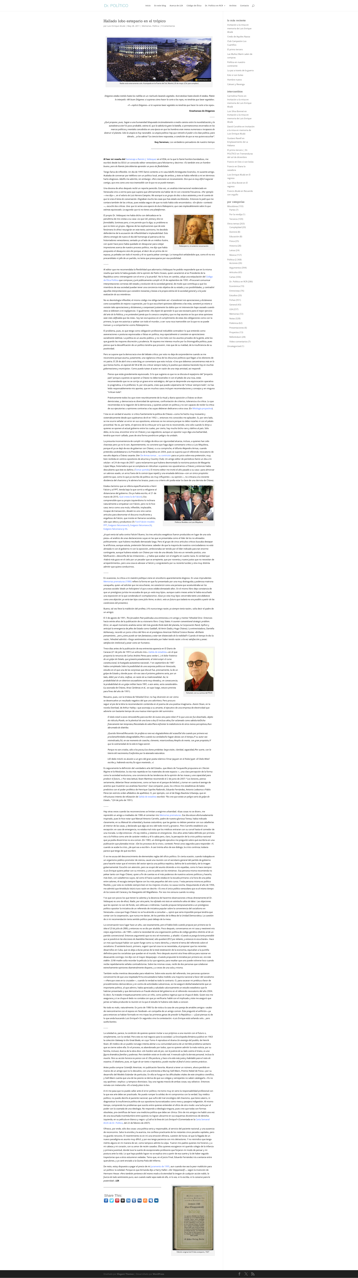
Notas (232, 318)
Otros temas (233, 223)
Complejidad (235, 227)
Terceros (233, 219)
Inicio (148, 6)
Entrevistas (234, 290)
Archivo (232, 6)
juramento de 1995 (160, 1166)
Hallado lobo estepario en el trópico (134, 21)
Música (232, 255)
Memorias (146, 26)
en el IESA (146, 159)
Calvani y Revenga (236, 84)
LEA (231, 309)
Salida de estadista (157, 652)
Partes (232, 209)
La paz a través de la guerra (240, 70)
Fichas (232, 300)
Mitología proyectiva (202, 408)
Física (232, 241)
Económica (234, 286)
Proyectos (234, 332)
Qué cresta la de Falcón (130, 496)
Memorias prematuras (114, 581)
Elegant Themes (125, 1274)
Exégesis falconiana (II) (141, 525)
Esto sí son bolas (235, 75)
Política (155, 26)
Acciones (233, 263)
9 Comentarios (168, 26)
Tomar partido (142, 469)
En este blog (160, 6)
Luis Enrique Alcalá (116, 26)
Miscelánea (232, 206)
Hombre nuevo (234, 79)
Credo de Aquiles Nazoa (238, 36)
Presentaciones (236, 327)
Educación (234, 236)
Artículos (233, 272)
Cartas (232, 276)
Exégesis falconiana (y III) (115, 528)
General (233, 304)
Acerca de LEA (176, 6)
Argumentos (235, 267)
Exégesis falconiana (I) (118, 525)
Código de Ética (194, 6)
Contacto (244, 6)
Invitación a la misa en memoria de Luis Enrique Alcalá (239, 28)
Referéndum (235, 336)
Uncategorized (234, 346)
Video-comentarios (238, 341)
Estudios (233, 295)
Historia (233, 245)
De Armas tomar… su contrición (155, 455)
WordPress (158, 1274)
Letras (232, 250)
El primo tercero (235, 49)
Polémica (233, 323)
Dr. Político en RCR (214, 6)
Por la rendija (235, 214)
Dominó (233, 231)
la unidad (171, 435)
